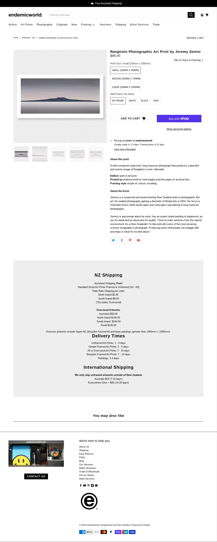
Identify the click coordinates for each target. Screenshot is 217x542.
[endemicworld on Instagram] (92, 486)
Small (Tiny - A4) (28, 38)
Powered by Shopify (140, 525)
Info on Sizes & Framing (187, 60)
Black (144, 100)
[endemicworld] (26, 15)
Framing (86, 24)
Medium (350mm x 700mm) (126, 78)
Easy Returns (86, 453)
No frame (118, 100)
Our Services (86, 464)
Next (201, 37)
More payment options (179, 129)
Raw (156, 100)
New (74, 24)
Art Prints (27, 24)
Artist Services (139, 24)
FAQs (82, 457)
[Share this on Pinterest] (130, 240)
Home (16, 38)
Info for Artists (86, 475)
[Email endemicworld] (96, 486)
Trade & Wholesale (89, 471)
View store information (125, 149)
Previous (191, 37)
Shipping (120, 24)
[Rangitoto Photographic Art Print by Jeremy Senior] (60, 96)
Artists (13, 24)
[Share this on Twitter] (113, 240)
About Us (84, 446)
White (132, 100)
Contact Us (36, 476)
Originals (62, 24)
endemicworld (93, 525)
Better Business (87, 468)
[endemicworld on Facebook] (80, 486)
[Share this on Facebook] (122, 240)
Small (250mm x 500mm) (125, 70)
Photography (45, 24)
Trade (156, 24)
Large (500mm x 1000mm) (126, 87)
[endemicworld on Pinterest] (88, 486)
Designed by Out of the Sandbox (115, 525)
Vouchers (106, 24)
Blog (81, 461)
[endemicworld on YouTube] (84, 486)
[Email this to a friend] (138, 240)
